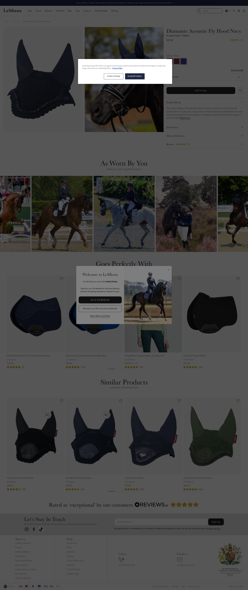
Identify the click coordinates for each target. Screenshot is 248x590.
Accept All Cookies (135, 76)
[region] (125, 71)
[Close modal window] (168, 270)
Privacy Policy (117, 68)
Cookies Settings (113, 76)
